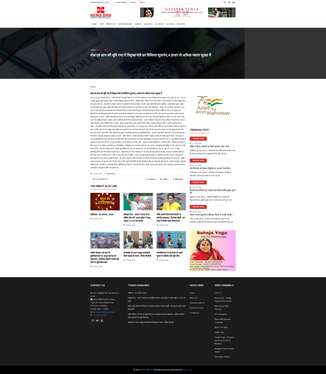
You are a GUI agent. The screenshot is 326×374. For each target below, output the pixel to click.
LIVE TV (142, 2)
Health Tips (219, 332)
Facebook (151, 179)
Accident (159, 24)
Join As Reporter (121, 2)
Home (94, 24)
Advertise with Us (197, 303)
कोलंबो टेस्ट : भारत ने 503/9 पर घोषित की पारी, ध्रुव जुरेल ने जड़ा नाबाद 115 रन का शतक (137, 217)
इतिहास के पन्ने (111, 24)
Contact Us (194, 313)
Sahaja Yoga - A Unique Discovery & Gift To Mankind (224, 340)
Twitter (165, 179)
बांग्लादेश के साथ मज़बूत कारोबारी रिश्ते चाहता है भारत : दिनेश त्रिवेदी (150, 322)
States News (110, 174)
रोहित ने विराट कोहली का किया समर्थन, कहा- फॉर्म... (210, 146)
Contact (133, 2)
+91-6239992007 (99, 315)
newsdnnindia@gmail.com (104, 312)
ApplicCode (187, 370)
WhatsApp (178, 179)
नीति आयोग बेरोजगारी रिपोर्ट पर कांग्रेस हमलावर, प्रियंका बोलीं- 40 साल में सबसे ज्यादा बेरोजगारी (171, 217)
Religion (181, 24)
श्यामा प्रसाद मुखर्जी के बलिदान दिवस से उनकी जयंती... (211, 214)
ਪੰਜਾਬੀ (101, 24)
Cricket (138, 24)
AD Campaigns (221, 314)
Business (148, 24)
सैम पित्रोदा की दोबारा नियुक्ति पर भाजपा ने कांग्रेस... (211, 168)
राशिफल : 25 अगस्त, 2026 (101, 214)
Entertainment (125, 24)
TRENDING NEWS (198, 138)
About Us (194, 298)
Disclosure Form (196, 308)
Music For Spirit (221, 327)
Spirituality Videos (222, 357)
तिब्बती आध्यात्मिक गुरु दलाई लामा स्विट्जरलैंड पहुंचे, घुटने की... (213, 191)
